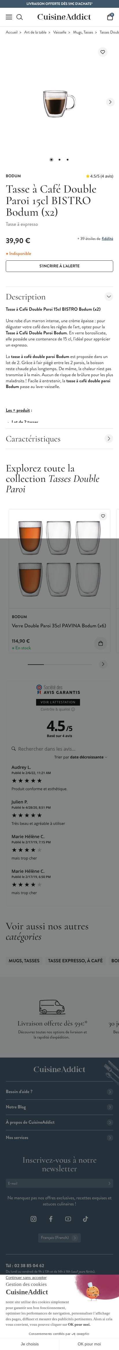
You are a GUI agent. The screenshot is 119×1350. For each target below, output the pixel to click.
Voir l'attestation (58, 702)
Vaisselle (59, 32)
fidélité (107, 238)
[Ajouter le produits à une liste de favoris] (103, 516)
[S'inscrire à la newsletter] (110, 1183)
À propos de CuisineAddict (30, 1122)
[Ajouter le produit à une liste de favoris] (102, 52)
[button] (51, 160)
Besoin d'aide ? (19, 1091)
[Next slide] (110, 102)
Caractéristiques (33, 438)
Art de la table (35, 32)
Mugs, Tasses (83, 32)
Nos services (17, 1137)
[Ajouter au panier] (100, 643)
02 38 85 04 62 (29, 1266)
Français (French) (55, 1238)
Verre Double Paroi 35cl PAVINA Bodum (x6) (59, 625)
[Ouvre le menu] (9, 17)
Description (26, 296)
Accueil (12, 32)
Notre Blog (16, 1107)
